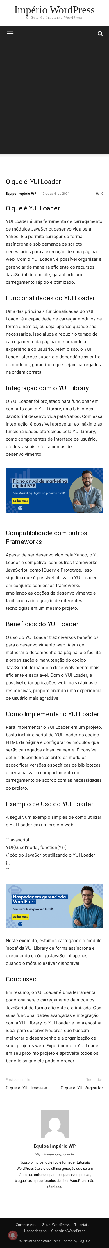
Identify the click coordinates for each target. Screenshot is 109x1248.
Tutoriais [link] (81, 1224)
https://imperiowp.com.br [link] (54, 1154)
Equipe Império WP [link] (21, 193)
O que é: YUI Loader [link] (33, 181)
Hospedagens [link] (35, 1230)
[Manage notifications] (12, 1235)
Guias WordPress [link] (56, 1224)
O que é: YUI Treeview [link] (26, 1088)
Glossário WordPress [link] (68, 1230)
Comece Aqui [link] (26, 1224)
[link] (54, 10)
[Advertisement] (54, 99)
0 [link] (102, 193)
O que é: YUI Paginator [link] (82, 1088)
